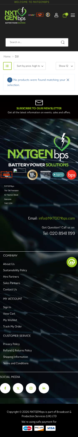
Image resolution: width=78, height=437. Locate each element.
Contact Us (10, 289)
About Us (9, 264)
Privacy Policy (11, 344)
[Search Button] (63, 42)
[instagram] (31, 388)
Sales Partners (11, 283)
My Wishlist (10, 320)
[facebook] (5, 388)
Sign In (7, 307)
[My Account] (56, 15)
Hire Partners (11, 276)
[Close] (68, 79)
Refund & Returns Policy (17, 350)
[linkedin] (44, 388)
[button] (73, 15)
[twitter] (18, 388)
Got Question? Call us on (58, 227)
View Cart (9, 313)
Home (7, 56)
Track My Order (12, 326)
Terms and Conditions (15, 363)
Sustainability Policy (15, 270)
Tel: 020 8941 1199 (59, 233)
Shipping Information (15, 356)
